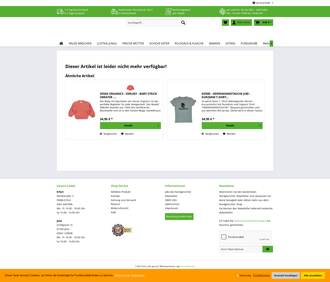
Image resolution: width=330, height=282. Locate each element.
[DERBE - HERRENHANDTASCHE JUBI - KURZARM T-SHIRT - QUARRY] (183, 109)
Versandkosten (188, 266)
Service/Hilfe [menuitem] (263, 2)
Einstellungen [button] (261, 275)
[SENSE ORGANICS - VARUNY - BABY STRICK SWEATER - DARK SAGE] (81, 109)
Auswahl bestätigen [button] (286, 275)
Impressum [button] (137, 275)
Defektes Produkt (120, 191)
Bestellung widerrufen (179, 216)
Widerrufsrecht (119, 208)
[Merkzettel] (225, 22)
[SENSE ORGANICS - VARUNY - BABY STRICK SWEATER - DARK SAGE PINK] (130, 87)
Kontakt (115, 196)
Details (128, 125)
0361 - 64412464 (258, 9)
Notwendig (245, 275)
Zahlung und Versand (123, 200)
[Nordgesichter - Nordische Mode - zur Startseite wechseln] (90, 28)
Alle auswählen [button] (313, 275)
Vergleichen (110, 133)
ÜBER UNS (171, 200)
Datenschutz (172, 204)
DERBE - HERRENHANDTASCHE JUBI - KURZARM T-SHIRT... (226, 95)
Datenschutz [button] (122, 275)
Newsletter (171, 196)
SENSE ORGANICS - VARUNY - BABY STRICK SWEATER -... (128, 95)
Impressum (171, 208)
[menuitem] (156, 22)
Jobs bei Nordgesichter (178, 191)
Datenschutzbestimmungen (250, 220)
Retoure (115, 204)
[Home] (61, 43)
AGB (113, 212)
